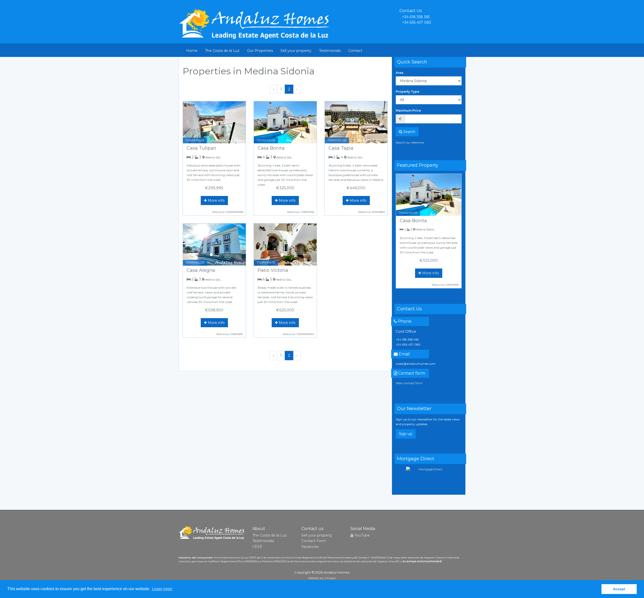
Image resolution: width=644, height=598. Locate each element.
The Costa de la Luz (222, 50)
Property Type (407, 91)
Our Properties (260, 50)
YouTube (361, 535)
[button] (187, 122)
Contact (355, 50)
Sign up (405, 433)
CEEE (257, 546)
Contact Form (313, 541)
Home (191, 50)
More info (216, 200)
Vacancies (310, 546)
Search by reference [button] (410, 142)
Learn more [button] (162, 589)
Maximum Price (408, 110)
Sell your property (295, 50)
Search (408, 131)
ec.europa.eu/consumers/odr (422, 561)
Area (399, 73)
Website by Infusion (322, 578)
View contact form (409, 383)
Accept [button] (619, 589)
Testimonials (330, 50)
